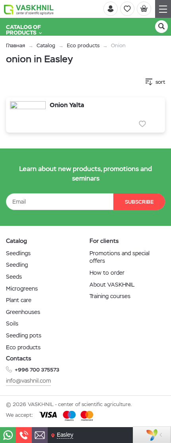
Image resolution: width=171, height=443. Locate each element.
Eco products (83, 45)
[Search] (161, 26)
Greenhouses (23, 312)
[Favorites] (127, 9)
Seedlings (18, 253)
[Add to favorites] (142, 124)
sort (160, 82)
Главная (15, 45)
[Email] (40, 435)
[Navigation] (163, 9)
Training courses (109, 296)
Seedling (17, 264)
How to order (106, 272)
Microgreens (22, 288)
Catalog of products (23, 29)
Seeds (14, 276)
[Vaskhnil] (29, 9)
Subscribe (139, 201)
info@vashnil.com (28, 380)
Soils (12, 323)
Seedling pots (23, 335)
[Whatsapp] (8, 435)
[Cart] (144, 9)
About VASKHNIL (111, 284)
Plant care (18, 300)
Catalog (46, 45)
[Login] (110, 9)
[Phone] (24, 435)
